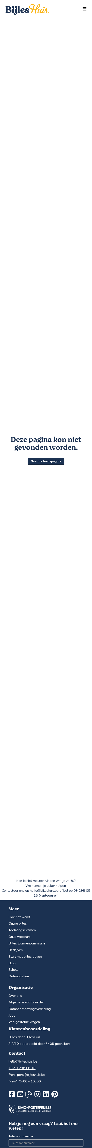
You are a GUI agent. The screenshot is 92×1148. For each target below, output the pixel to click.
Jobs (12, 1015)
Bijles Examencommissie (27, 943)
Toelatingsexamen (22, 930)
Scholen (14, 969)
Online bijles (18, 923)
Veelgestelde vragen (24, 1022)
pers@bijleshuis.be (31, 1074)
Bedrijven (16, 950)
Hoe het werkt (19, 917)
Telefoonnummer (21, 1136)
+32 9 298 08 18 (22, 1068)
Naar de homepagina (46, 461)
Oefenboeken (19, 976)
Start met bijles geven (25, 956)
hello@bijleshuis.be (23, 1061)
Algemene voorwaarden (27, 1002)
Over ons (15, 995)
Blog (12, 963)
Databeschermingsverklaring (30, 1009)
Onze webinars (20, 936)
